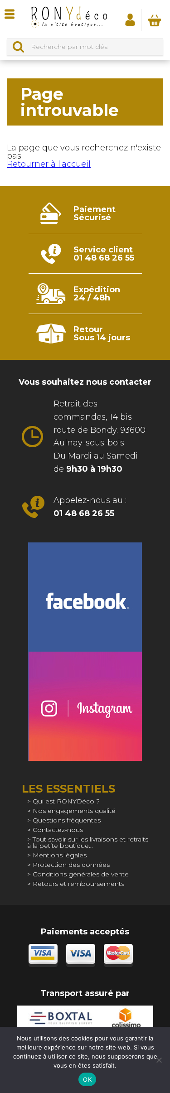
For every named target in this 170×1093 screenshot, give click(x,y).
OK (87, 1079)
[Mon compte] (130, 19)
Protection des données (71, 864)
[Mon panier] (154, 20)
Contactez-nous (58, 830)
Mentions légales (60, 855)
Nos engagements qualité (74, 811)
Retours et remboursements (78, 883)
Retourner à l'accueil (49, 164)
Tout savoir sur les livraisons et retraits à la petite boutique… (87, 842)
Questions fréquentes (67, 820)
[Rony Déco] (68, 19)
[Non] (158, 1059)
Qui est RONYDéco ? (66, 801)
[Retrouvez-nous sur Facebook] (85, 597)
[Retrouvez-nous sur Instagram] (85, 706)
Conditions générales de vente (81, 874)
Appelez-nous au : (89, 506)
